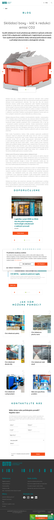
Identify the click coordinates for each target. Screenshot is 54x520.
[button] (14, 268)
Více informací (18, 260)
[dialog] (27, 260)
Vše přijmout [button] (41, 264)
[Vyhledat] (51, 3)
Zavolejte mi (42, 518)
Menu (46, 2)
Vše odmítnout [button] (26, 264)
